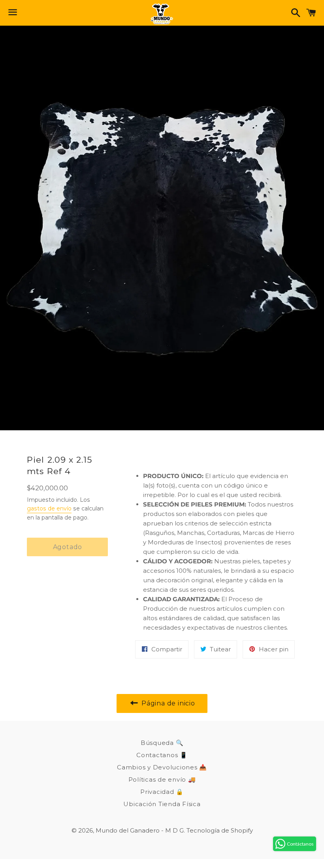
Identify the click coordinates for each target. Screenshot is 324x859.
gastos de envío (49, 508)
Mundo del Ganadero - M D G (140, 830)
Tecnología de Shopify (219, 830)
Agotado (68, 547)
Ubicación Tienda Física (161, 804)
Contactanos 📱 (162, 755)
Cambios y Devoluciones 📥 (162, 767)
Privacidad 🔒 (162, 791)
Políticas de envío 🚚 (162, 779)
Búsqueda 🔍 (162, 742)
